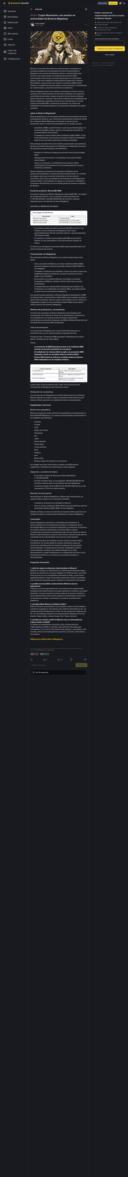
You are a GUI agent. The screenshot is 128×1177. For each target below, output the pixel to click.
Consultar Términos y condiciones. (44, 650)
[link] (14, 11)
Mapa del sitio (96, 63)
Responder (81, 665)
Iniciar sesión (102, 3)
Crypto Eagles (40, 23)
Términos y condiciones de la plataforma (103, 65)
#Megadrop (35, 639)
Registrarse (113, 3)
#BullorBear (46, 639)
